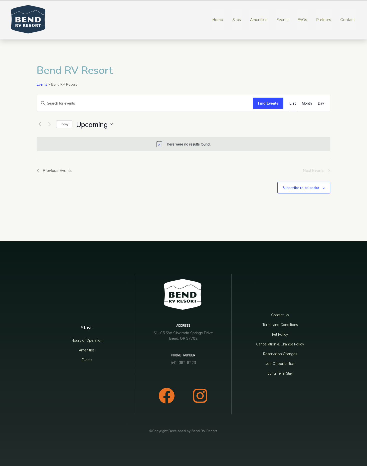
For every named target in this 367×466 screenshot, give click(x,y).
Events (42, 84)
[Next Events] (49, 124)
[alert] (183, 144)
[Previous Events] (40, 124)
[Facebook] (166, 395)
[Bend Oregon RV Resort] (28, 19)
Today (64, 124)
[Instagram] (200, 395)
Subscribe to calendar (301, 187)
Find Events (268, 103)
